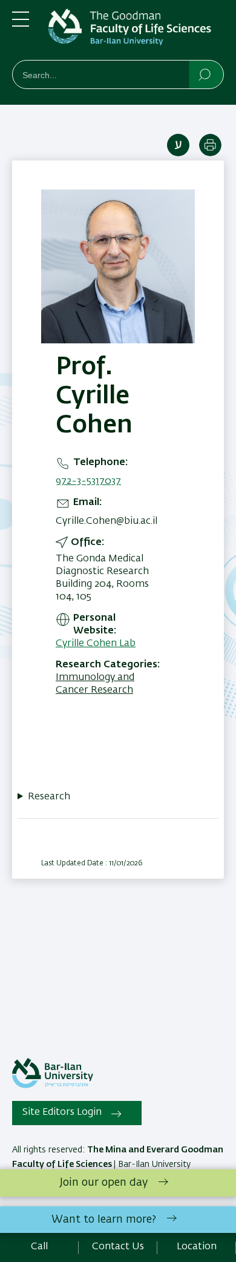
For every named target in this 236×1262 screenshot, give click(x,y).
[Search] (205, 74)
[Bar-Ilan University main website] (52, 1086)
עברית (178, 145)
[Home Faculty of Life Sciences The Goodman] (136, 32)
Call (39, 1247)
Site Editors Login (62, 1112)
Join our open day (104, 1182)
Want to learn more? (103, 1219)
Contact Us (118, 1247)
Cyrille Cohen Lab (96, 644)
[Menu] (20, 24)
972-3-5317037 (88, 481)
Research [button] (49, 797)
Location (197, 1247)
